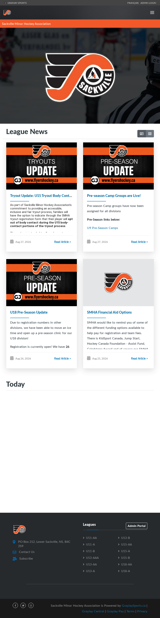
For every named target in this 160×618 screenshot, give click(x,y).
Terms (130, 611)
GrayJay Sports (17, 2)
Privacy (142, 611)
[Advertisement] (80, 431)
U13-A (90, 571)
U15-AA (126, 544)
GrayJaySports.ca (134, 605)
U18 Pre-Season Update (29, 312)
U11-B (90, 551)
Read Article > (62, 242)
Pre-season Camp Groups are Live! (114, 195)
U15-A (125, 551)
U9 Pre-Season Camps (102, 228)
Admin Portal (137, 526)
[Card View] (141, 133)
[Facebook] (15, 605)
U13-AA (91, 564)
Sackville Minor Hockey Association (26, 23)
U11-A (90, 544)
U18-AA (126, 564)
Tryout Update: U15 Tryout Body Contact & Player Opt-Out (56, 195)
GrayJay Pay (115, 611)
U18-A (125, 571)
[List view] (150, 133)
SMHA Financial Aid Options (109, 312)
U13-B (125, 538)
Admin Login (148, 2)
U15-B (125, 558)
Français (133, 2)
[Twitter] (23, 605)
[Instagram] (30, 605)
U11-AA (91, 538)
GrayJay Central (93, 611)
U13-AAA (92, 558)
